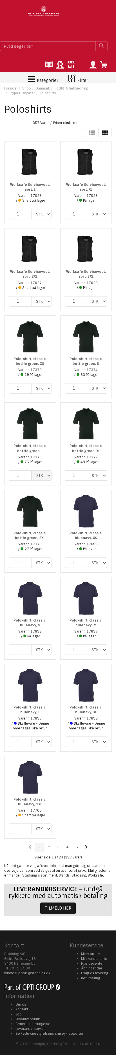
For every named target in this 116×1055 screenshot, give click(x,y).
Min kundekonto (94, 958)
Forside (10, 88)
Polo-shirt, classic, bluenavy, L (30, 709)
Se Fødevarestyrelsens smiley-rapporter (49, 1033)
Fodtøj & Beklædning (71, 88)
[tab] (49, 65)
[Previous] (30, 847)
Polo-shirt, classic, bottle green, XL (86, 448)
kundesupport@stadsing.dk (27, 973)
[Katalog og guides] (49, 65)
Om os (20, 1004)
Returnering (90, 978)
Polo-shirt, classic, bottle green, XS (30, 361)
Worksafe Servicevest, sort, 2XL (30, 274)
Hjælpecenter (92, 963)
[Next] (86, 847)
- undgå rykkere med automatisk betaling (58, 892)
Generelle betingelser (33, 1024)
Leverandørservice (30, 1028)
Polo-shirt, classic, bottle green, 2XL (30, 535)
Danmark (43, 88)
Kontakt (21, 1009)
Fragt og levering (94, 973)
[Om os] (71, 65)
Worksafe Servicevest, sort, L (30, 187)
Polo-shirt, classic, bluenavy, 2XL (30, 801)
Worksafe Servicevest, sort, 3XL (86, 274)
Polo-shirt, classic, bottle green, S (86, 361)
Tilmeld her (58, 908)
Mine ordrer (90, 954)
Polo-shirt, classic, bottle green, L (30, 448)
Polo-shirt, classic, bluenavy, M (86, 622)
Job (18, 1014)
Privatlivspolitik (27, 1019)
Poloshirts (48, 93)
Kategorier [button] (47, 80)
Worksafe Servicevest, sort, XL (86, 187)
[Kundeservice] (60, 65)
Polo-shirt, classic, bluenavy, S (30, 622)
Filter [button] (82, 80)
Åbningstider (91, 968)
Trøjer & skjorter (22, 93)
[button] (93, 65)
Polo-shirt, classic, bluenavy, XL (86, 709)
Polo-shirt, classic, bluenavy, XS (86, 535)
